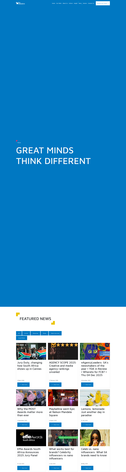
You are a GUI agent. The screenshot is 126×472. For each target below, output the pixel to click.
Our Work (58, 3)
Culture (71, 3)
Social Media (21, 338)
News (80, 3)
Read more (24, 384)
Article (26, 333)
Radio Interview (55, 333)
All (18, 333)
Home (53, 3)
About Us (65, 3)
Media (44, 333)
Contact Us (91, 3)
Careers (85, 3)
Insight (76, 3)
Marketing (35, 333)
